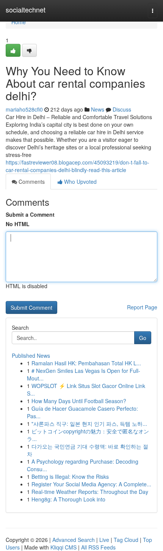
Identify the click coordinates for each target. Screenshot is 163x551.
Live (104, 539)
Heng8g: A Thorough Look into (68, 499)
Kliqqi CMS (63, 547)
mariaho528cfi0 (24, 109)
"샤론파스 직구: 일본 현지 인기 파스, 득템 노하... (89, 423)
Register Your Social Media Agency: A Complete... (91, 484)
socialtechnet (25, 9)
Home (18, 22)
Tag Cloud (126, 539)
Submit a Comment (30, 214)
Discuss (122, 109)
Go (142, 337)
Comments (31, 181)
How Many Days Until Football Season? (78, 401)
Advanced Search (73, 539)
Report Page (142, 307)
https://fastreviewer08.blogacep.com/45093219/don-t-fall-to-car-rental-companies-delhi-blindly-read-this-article (77, 166)
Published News (31, 355)
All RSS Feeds (98, 547)
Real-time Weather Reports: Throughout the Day (89, 491)
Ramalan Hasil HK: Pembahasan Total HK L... (86, 363)
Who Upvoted (80, 181)
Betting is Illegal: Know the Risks (70, 476)
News (97, 109)
